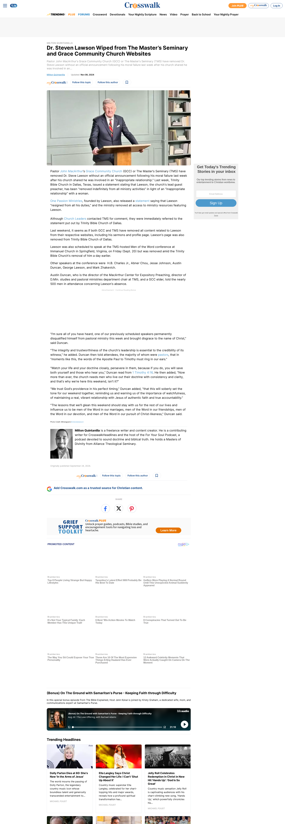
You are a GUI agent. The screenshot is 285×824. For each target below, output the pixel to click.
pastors (163, 354)
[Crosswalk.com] (142, 5)
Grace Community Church (104, 171)
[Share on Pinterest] (132, 508)
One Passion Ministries (66, 201)
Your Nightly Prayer (226, 14)
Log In (276, 5)
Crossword (100, 14)
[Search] (13, 6)
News (163, 14)
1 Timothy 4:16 (142, 372)
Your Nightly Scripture (142, 14)
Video (173, 14)
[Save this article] (127, 82)
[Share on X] (118, 508)
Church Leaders (75, 218)
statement (142, 201)
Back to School (201, 14)
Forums (84, 14)
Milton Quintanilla (60, 43)
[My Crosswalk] (258, 5)
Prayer (184, 14)
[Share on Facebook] (105, 508)
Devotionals (117, 14)
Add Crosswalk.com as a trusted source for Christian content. (98, 487)
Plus (71, 14)
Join (237, 5)
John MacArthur (71, 171)
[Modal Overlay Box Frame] (119, 526)
